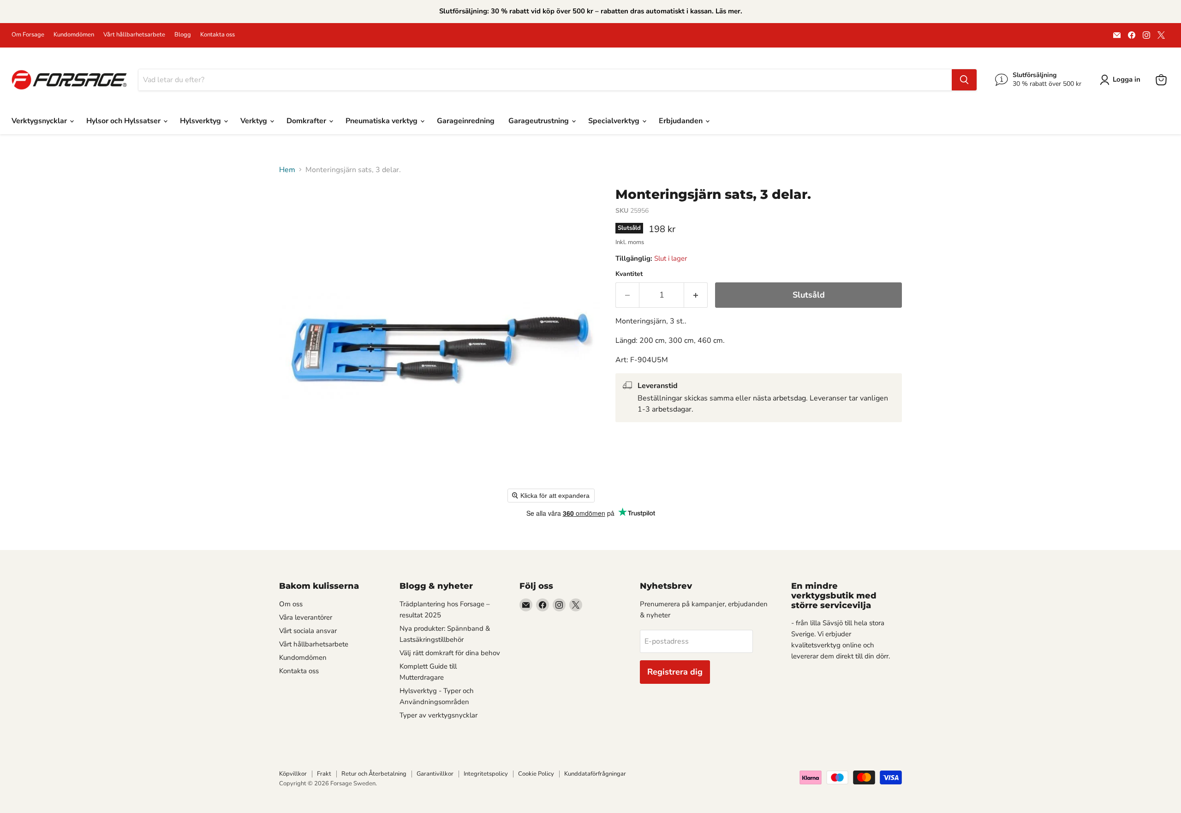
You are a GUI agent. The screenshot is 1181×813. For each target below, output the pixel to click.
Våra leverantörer (305, 617)
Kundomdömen (74, 34)
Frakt (324, 774)
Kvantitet (629, 274)
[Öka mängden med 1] (696, 295)
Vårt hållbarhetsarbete (134, 34)
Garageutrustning (539, 121)
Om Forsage (28, 34)
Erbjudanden (681, 121)
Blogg (182, 34)
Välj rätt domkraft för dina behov (450, 653)
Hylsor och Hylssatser (124, 121)
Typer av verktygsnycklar (438, 715)
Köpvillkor (293, 774)
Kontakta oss (217, 34)
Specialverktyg (614, 121)
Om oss (291, 604)
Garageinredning (466, 121)
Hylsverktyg (201, 121)
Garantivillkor (435, 774)
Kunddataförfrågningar (595, 774)
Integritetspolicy (486, 774)
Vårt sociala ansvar (308, 630)
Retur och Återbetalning (373, 774)
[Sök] (964, 79)
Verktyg (254, 121)
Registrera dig (675, 671)
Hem (287, 170)
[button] (1122, 79)
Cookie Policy (536, 774)
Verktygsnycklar (40, 121)
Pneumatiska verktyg (382, 121)
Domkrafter (307, 121)
